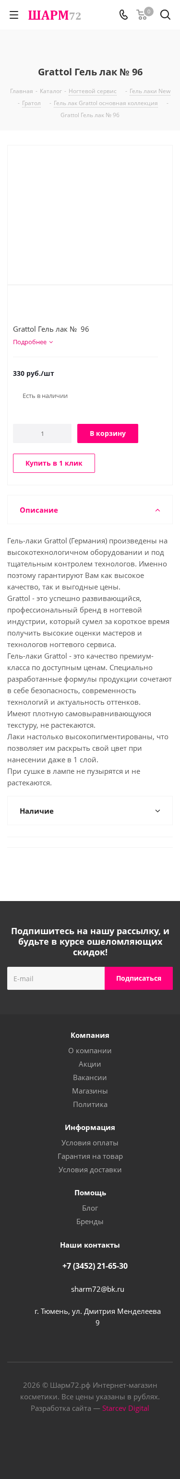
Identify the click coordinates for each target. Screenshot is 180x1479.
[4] (44, 307)
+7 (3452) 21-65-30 (95, 1266)
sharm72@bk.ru (97, 1289)
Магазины (90, 1090)
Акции (90, 1064)
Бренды (90, 1221)
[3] (35, 307)
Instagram (102, 1445)
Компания (90, 1035)
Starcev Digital (125, 1408)
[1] (17, 307)
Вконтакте (78, 1445)
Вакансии (90, 1077)
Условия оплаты (90, 1142)
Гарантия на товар (90, 1156)
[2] (26, 307)
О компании (90, 1050)
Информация (90, 1127)
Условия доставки (90, 1169)
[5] (54, 307)
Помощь (90, 1192)
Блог (90, 1208)
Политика (90, 1104)
